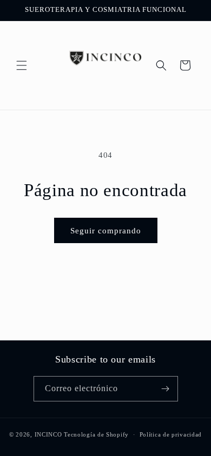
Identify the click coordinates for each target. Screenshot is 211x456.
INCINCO (48, 434)
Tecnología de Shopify (96, 434)
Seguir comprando (105, 230)
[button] (22, 65)
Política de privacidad (171, 434)
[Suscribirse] (165, 388)
